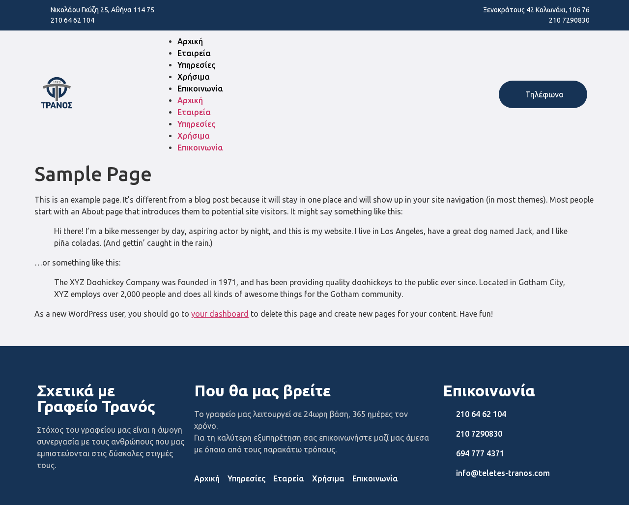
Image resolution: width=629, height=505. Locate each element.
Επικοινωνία (200, 88)
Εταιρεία (194, 53)
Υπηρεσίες (196, 64)
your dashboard (220, 313)
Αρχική (190, 41)
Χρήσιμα (193, 76)
